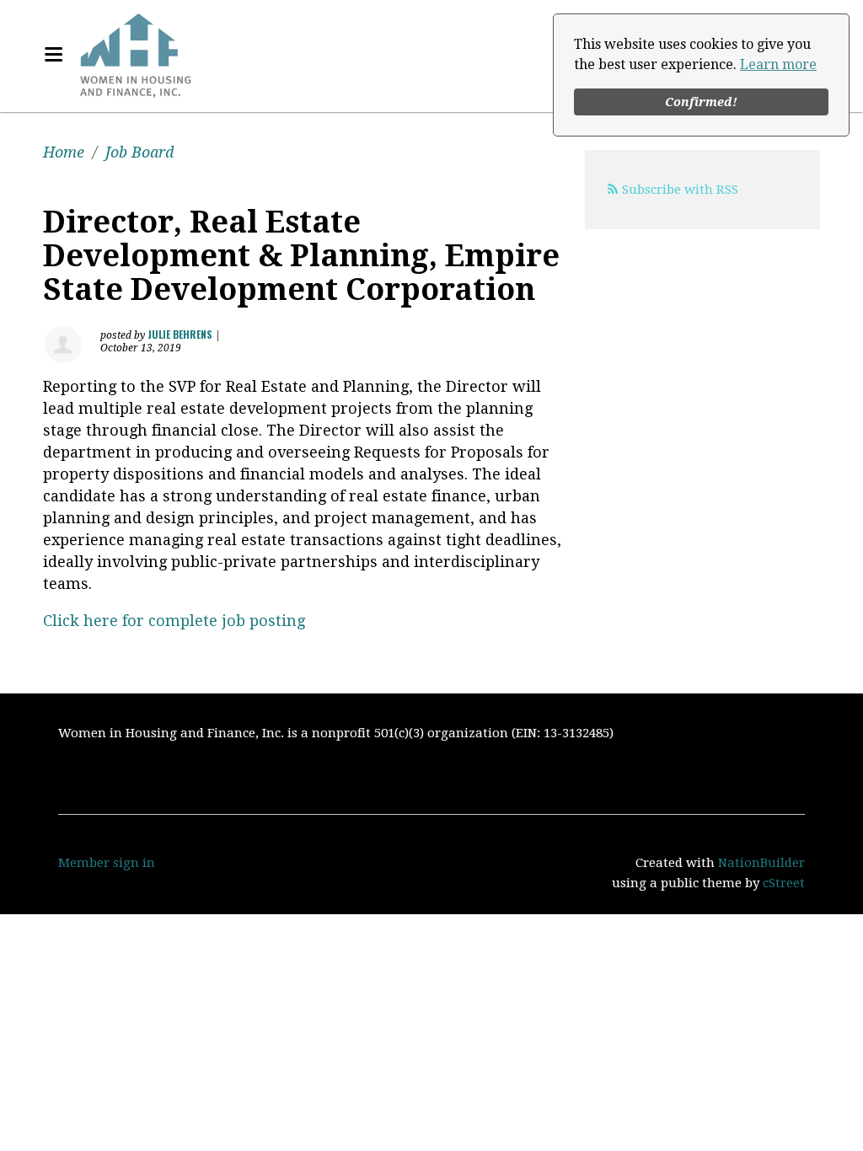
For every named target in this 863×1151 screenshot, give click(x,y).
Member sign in (106, 862)
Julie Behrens (179, 334)
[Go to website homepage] (135, 54)
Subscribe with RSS (680, 189)
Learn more (778, 64)
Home (63, 152)
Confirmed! (701, 102)
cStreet (784, 883)
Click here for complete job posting (174, 620)
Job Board (139, 152)
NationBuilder (761, 862)
